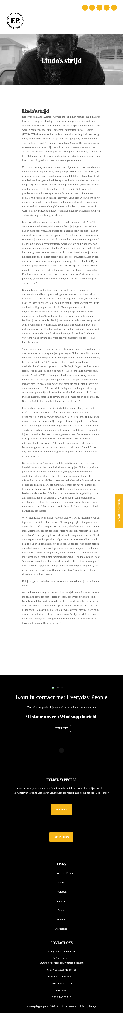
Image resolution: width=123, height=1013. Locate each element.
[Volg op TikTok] (114, 8)
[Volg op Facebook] (85, 8)
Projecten (62, 891)
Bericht (61, 728)
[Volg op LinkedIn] (107, 8)
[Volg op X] (99, 8)
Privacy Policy (88, 1006)
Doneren (61, 919)
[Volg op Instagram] (92, 8)
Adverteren (62, 928)
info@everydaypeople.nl (61, 951)
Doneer (61, 809)
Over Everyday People (62, 873)
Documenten (61, 900)
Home (61, 882)
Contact (61, 910)
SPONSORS (61, 836)
